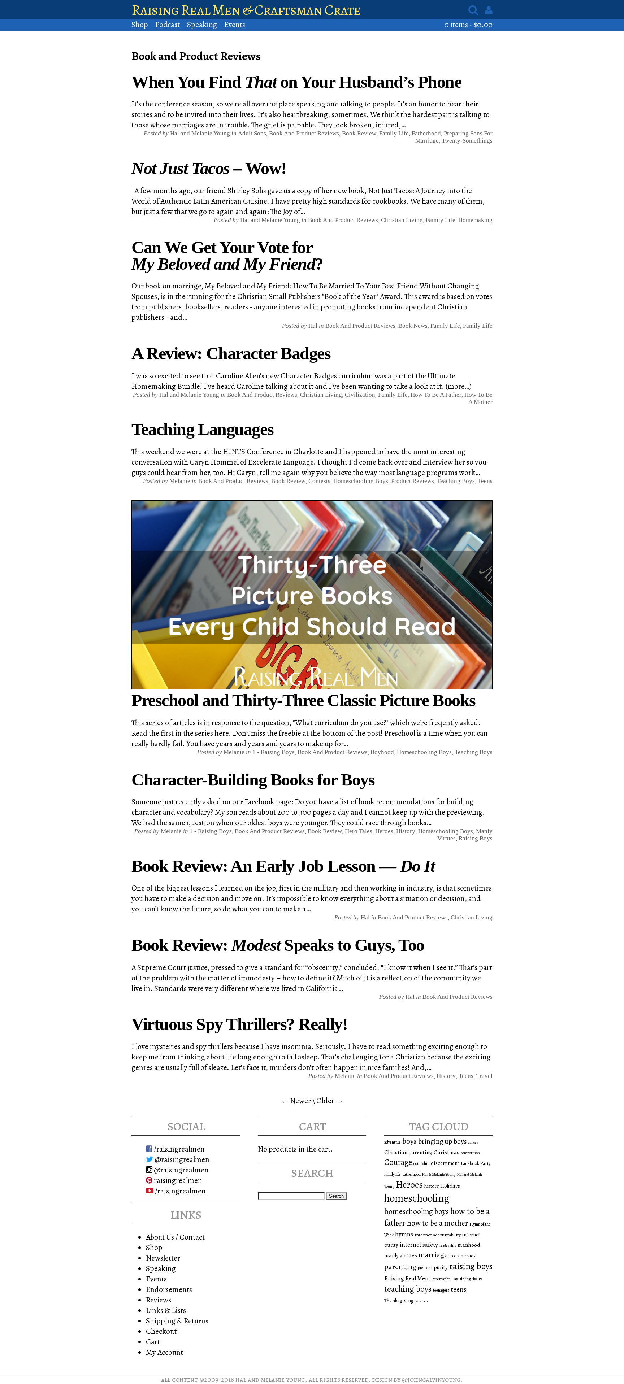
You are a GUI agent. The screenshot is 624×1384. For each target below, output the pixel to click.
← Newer (296, 1100)
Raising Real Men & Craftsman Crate (246, 10)
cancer (473, 1142)
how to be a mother (437, 1223)
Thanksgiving (399, 1300)
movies (468, 1255)
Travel (484, 1075)
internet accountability (438, 1234)
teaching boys (456, 481)
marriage (433, 1254)
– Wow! (208, 168)
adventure (392, 1142)
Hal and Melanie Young (270, 1379)
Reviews (158, 1299)
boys (409, 1141)
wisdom (421, 1301)
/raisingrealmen (178, 1149)
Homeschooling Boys (360, 481)
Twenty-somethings (467, 140)
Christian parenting (408, 1152)
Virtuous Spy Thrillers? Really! (239, 1023)
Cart (153, 1341)
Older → (329, 1100)
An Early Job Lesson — (282, 865)
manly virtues (400, 1255)
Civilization (360, 394)
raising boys (471, 1266)
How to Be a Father (436, 394)
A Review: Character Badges (231, 353)
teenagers (441, 1290)
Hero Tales (358, 831)
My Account (164, 1352)
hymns (404, 1234)
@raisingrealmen (181, 1159)
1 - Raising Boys (273, 752)
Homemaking (475, 220)
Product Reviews (412, 481)
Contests (319, 481)
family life (392, 1174)
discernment (445, 1163)
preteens (425, 1268)
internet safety (419, 1245)
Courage (398, 1162)
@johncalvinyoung (431, 1379)
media (454, 1256)
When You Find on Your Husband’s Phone (296, 81)
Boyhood (382, 752)
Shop (139, 24)
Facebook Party (476, 1163)
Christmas (446, 1152)
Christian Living (402, 220)
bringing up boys (442, 1141)
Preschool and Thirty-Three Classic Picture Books (303, 700)
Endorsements (169, 1289)
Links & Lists (166, 1310)
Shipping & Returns (177, 1320)
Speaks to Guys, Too (277, 944)
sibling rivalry (470, 1279)
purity (441, 1267)
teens (458, 1289)
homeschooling (417, 1198)
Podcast (167, 24)
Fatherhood (426, 133)
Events (234, 24)
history (431, 1186)
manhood (469, 1245)
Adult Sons (252, 133)
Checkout (161, 1331)
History (405, 831)
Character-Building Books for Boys (252, 779)
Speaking (202, 24)
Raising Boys (476, 838)
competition (470, 1152)
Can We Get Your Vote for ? (227, 255)
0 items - (469, 24)
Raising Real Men (406, 1278)
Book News (413, 325)
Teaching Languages (202, 429)
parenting (400, 1266)
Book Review (359, 133)
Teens (485, 481)
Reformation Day (444, 1279)
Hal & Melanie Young (439, 1174)
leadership (447, 1245)
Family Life (394, 133)
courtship (421, 1163)
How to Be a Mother (478, 398)
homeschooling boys (416, 1211)
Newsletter (163, 1258)
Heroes (384, 831)
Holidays (450, 1185)
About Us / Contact (175, 1237)
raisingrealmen (177, 1180)
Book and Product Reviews (304, 133)
